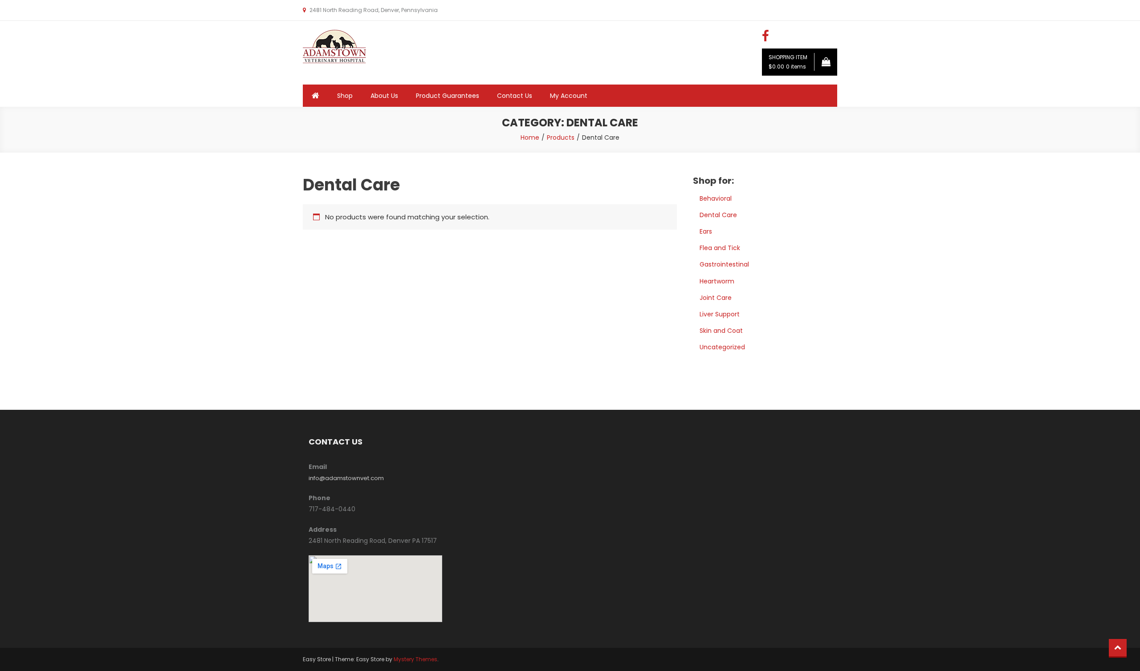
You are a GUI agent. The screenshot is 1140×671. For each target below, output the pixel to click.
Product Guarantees (447, 95)
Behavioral (716, 198)
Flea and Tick (720, 247)
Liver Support (720, 314)
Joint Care (716, 297)
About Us (384, 95)
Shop (345, 95)
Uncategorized (722, 347)
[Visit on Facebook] (765, 38)
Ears (706, 231)
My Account (568, 95)
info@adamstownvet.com (346, 478)
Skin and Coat (721, 330)
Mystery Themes (415, 659)
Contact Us (514, 95)
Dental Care (718, 214)
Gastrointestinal (724, 264)
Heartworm (717, 281)
